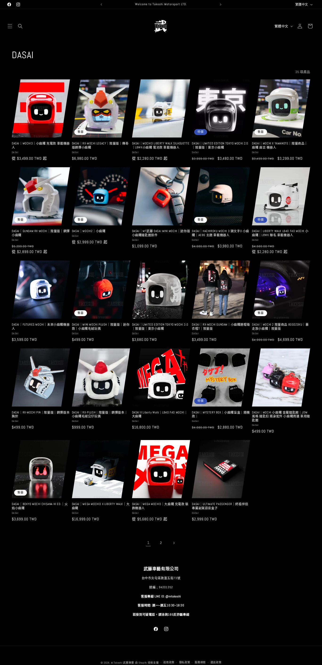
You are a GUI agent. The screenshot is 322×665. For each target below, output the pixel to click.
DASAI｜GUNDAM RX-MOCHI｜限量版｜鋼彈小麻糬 (41, 233)
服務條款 (200, 662)
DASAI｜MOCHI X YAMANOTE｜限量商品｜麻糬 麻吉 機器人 (280, 145)
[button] (10, 26)
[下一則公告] (220, 4)
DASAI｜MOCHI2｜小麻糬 (89, 231)
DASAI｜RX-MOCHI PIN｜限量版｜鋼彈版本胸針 (41, 414)
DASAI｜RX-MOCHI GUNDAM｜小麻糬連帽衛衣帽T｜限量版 (221, 326)
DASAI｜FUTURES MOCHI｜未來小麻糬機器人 (41, 326)
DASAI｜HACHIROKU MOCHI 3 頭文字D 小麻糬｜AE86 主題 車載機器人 (220, 233)
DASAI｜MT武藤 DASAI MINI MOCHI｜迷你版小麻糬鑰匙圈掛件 (161, 233)
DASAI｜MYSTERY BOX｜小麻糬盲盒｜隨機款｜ (221, 414)
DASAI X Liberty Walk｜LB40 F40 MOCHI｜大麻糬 (160, 414)
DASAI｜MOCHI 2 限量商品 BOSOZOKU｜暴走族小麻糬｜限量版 (280, 326)
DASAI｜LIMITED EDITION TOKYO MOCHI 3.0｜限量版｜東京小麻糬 (160, 326)
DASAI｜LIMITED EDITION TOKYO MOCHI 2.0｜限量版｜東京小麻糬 (220, 145)
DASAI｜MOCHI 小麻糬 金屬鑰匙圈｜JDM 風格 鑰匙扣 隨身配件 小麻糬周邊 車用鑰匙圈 (281, 416)
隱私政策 (184, 662)
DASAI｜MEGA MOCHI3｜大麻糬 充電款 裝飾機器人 (160, 506)
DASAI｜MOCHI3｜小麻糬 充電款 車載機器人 (41, 145)
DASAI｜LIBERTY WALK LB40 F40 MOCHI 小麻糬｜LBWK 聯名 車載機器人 (280, 233)
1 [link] (148, 542)
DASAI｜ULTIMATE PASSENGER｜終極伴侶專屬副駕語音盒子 (220, 506)
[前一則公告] (101, 4)
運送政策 (216, 662)
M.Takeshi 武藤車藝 (122, 662)
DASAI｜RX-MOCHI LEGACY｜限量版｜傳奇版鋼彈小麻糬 (100, 145)
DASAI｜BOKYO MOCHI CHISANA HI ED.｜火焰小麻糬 (40, 506)
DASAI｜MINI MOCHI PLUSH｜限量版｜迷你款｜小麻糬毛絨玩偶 (100, 326)
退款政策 (168, 662)
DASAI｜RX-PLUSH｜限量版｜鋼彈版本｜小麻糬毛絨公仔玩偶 (100, 414)
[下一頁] (174, 543)
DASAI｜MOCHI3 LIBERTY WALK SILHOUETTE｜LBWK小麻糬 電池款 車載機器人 (161, 145)
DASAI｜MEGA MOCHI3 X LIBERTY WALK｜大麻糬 (100, 506)
